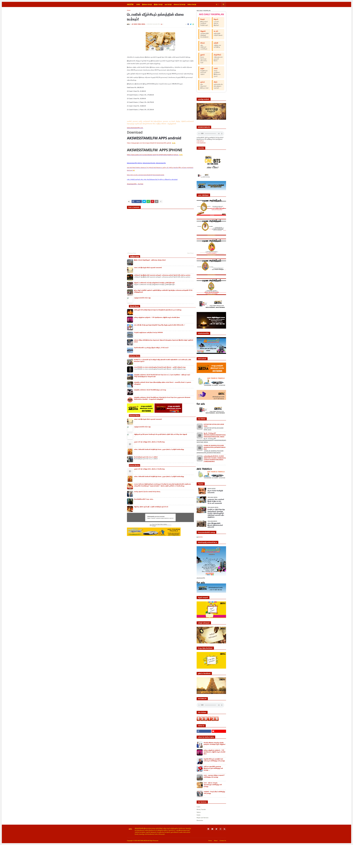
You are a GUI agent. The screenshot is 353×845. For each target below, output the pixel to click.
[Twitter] (190, 24)
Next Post (190, 253)
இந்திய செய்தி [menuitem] (158, 4)
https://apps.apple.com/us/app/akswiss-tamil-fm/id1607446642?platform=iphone (153, 155)
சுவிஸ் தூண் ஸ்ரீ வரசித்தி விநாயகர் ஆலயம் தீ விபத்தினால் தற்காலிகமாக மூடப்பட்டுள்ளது (157, 310)
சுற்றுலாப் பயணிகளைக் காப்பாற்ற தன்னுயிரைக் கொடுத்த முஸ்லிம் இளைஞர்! (154, 282)
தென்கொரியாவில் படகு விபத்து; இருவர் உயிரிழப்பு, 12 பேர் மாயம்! (151, 347)
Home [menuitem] (138, 4)
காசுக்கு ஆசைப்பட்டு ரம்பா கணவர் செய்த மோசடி (147, 491)
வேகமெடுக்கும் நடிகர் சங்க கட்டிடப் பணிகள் (146, 457)
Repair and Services (202, 817)
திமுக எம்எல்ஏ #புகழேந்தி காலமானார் (215, 491)
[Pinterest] (152, 201)
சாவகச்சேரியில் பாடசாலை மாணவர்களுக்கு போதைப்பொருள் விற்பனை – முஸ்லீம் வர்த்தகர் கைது (160, 367)
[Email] (156, 201)
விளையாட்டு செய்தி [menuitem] (179, 4)
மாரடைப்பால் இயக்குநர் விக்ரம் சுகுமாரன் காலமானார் (148, 267)
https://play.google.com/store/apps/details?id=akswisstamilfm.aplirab (149, 143)
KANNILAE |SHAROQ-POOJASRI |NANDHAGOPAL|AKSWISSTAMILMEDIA (214, 447)
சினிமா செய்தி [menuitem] (192, 4)
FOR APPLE (200, 141)
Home (128, 10)
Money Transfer (201, 809)
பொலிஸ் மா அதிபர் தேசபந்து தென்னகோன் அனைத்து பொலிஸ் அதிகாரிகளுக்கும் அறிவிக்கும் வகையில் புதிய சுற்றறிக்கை (216, 513)
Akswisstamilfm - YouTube (135, 184)
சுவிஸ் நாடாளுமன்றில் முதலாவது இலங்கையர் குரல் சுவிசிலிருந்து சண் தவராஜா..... (213, 768)
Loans (198, 807)
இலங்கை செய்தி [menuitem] (147, 4)
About (215, 840)
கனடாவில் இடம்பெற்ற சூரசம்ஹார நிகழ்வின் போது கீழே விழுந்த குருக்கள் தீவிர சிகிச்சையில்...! (159, 325)
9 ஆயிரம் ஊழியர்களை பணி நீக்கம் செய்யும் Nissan (148, 332)
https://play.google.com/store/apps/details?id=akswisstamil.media (145, 175)
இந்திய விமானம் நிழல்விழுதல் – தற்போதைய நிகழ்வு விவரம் (150, 260)
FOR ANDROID (201, 143)
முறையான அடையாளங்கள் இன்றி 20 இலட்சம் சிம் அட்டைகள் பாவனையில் (216, 501)
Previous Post (132, 253)
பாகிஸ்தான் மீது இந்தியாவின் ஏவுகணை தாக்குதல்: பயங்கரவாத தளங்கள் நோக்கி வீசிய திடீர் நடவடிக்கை (162, 275)
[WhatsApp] (193, 24)
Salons (199, 812)
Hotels (198, 815)
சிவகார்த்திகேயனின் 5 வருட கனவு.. (144, 499)
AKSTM (130, 4)
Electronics (200, 820)
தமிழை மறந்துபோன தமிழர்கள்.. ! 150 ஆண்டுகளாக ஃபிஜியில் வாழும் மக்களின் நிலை (157, 317)
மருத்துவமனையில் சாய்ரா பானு (142, 297)
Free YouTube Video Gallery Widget (159, 525)
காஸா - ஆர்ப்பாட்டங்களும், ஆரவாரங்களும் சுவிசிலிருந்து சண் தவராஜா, (213, 784)
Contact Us (223, 840)
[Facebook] (188, 24)
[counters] (208, 720)
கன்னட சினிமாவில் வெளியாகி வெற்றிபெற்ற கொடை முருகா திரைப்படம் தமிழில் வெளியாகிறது (159, 449)
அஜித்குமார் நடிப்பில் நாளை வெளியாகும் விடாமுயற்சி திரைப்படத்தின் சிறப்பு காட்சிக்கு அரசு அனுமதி (160, 434)
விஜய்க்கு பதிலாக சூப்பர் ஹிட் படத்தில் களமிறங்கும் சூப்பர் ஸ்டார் (151, 506)
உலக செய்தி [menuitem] (168, 4)
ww (135, 128)
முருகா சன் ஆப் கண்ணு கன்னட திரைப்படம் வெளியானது (149, 442)
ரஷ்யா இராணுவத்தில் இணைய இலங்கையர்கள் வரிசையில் (215, 525)
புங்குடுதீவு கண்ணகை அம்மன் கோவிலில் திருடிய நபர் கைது (150, 389)
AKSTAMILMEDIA (142, 840)
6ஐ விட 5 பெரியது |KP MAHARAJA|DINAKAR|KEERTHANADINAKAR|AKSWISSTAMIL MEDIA (215, 434)
